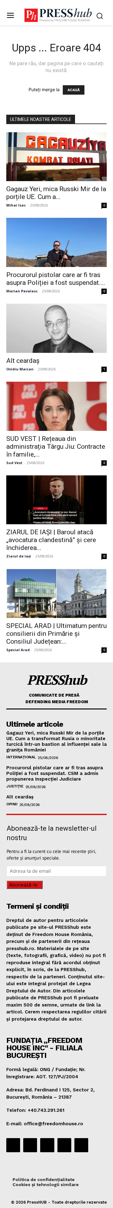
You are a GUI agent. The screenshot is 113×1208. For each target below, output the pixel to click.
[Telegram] (47, 1145)
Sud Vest (14, 462)
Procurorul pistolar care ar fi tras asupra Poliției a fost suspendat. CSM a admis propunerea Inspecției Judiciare (54, 773)
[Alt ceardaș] (56, 328)
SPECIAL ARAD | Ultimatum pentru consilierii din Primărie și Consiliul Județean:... (56, 633)
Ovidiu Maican (20, 369)
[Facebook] (13, 1145)
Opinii (11, 804)
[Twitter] (64, 1145)
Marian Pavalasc (22, 291)
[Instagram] (30, 1145)
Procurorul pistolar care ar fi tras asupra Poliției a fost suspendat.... (55, 278)
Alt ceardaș (23, 360)
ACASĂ (73, 90)
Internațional (21, 757)
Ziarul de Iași (18, 556)
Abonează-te (23, 885)
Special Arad (18, 649)
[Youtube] (81, 1145)
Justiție (14, 786)
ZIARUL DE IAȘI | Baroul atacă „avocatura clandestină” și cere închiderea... (51, 540)
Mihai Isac (16, 205)
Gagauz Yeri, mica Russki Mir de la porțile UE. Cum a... (56, 193)
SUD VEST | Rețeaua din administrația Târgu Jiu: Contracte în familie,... (55, 446)
